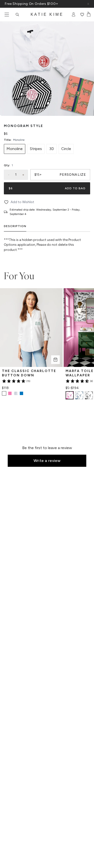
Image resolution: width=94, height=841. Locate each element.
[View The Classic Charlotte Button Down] (10, 393)
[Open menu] (7, 14)
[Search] (17, 14)
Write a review (47, 460)
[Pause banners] (88, 4)
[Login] (73, 14)
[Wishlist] (82, 14)
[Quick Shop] (55, 359)
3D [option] (51, 148)
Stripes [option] (36, 148)
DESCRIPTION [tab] (15, 226)
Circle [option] (66, 148)
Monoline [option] (15, 148)
